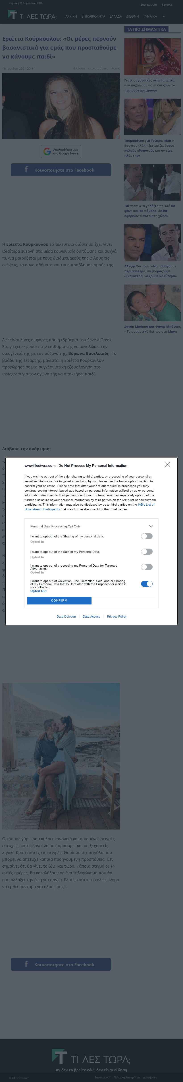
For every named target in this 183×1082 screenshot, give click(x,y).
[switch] (147, 536)
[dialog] (91, 541)
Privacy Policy (117, 616)
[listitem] (91, 526)
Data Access (91, 616)
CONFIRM (59, 600)
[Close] (168, 466)
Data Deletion (66, 616)
